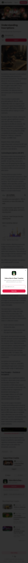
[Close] (25, 270)
